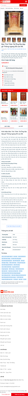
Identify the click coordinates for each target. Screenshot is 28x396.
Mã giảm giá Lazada (5, 338)
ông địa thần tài (15, 266)
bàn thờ (20, 279)
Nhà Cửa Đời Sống (9, 8)
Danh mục (3, 322)
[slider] (3, 40)
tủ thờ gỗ (16, 279)
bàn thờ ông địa (16, 260)
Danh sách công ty (5, 329)
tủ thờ (24, 279)
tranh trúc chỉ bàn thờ (13, 271)
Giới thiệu (7, 126)
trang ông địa (5, 268)
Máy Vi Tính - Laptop (5, 369)
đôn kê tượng (17, 264)
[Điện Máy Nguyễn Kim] (7, 291)
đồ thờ (20, 271)
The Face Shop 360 (15, 390)
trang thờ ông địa (21, 262)
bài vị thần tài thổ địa (6, 266)
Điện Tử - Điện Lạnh (5, 352)
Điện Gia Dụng (4, 356)
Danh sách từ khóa (5, 332)
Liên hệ (2, 345)
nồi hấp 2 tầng (5, 262)
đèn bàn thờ (4, 271)
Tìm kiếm (23, 5)
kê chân (15, 256)
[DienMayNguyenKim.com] (7, 1)
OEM (8, 49)
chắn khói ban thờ (20, 268)
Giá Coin (4, 392)
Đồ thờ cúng (16, 8)
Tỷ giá (9, 390)
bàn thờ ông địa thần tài (7, 264)
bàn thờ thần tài (21, 256)
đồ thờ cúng (11, 268)
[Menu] (26, 2)
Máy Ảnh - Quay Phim (5, 372)
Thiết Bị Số (3, 366)
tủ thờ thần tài (20, 277)
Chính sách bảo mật (5, 312)
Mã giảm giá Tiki (4, 335)
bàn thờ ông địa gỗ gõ (7, 260)
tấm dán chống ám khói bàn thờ (19, 275)
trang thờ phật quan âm (7, 279)
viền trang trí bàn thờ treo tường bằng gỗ (11, 273)
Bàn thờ (21, 8)
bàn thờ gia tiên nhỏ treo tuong (9, 277)
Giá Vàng (22, 390)
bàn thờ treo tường (6, 258)
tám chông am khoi (6, 275)
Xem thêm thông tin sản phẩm (14, 226)
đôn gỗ (22, 260)
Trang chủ (2, 8)
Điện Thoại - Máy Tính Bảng (7, 362)
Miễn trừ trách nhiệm (5, 319)
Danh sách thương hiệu (6, 325)
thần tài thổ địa (12, 262)
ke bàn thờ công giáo (16, 258)
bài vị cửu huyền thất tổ (7, 256)
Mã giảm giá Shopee (5, 342)
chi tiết (21, 126)
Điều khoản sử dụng (5, 316)
